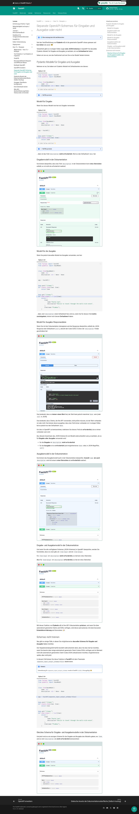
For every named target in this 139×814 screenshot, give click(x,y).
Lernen (30, 13)
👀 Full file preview (46, 95)
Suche (91, 8)
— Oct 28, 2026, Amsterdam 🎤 (29, 3)
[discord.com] (107, 807)
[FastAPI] (14, 8)
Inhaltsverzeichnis (112, 21)
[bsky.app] (114, 807)
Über (54, 13)
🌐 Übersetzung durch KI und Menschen (52, 37)
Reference (38, 13)
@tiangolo (35, 807)
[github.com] (103, 807)
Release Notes (62, 13)
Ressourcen (47, 13)
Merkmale (23, 13)
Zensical (21, 809)
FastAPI (15, 13)
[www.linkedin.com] (117, 807)
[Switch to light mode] (78, 8)
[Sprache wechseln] (83, 8)
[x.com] (110, 807)
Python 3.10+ (42, 71)
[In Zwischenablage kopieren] (100, 75)
